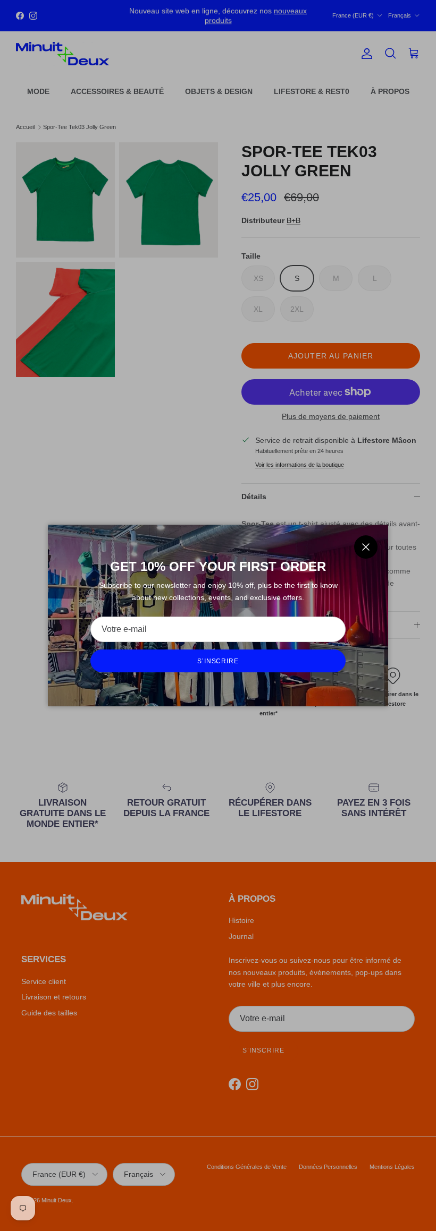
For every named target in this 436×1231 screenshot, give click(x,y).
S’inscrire (218, 661)
